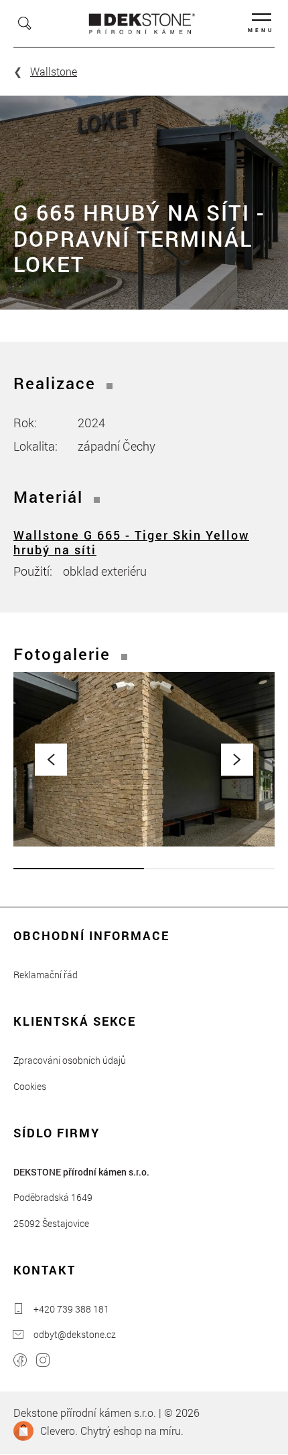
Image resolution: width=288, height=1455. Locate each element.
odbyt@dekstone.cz (74, 1334)
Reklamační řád (45, 974)
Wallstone (53, 71)
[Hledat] (24, 23)
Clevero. (59, 1431)
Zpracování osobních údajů (69, 1060)
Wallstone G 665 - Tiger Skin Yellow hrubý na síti (131, 542)
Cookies (29, 1086)
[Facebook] (20, 1361)
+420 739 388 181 (71, 1309)
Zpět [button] (51, 760)
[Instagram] (43, 1361)
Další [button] (237, 760)
